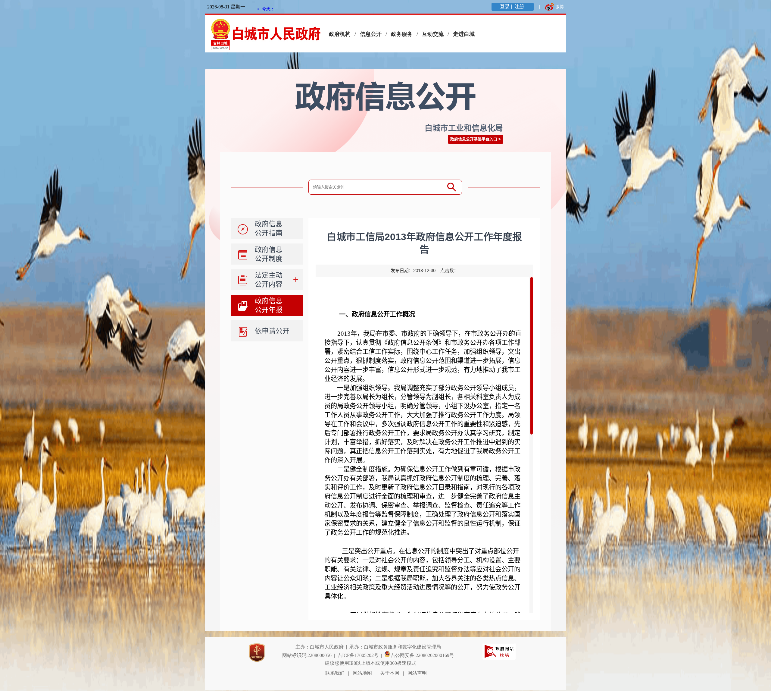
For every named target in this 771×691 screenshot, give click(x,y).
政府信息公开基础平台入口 (473, 139)
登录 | (506, 6)
